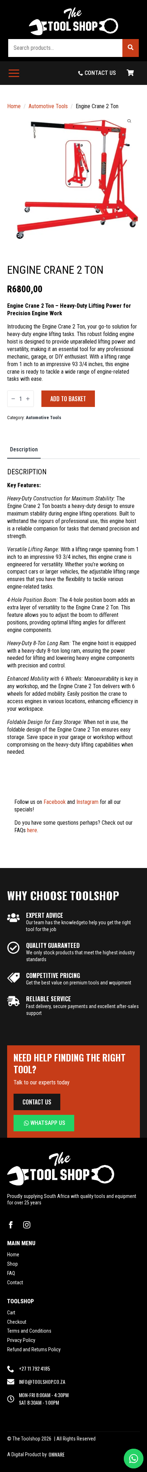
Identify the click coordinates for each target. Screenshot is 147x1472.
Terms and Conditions (29, 1331)
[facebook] (10, 1224)
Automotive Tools (48, 106)
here (32, 830)
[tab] (24, 450)
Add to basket (68, 398)
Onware (57, 1454)
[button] (130, 48)
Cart (11, 1312)
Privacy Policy (21, 1340)
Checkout (16, 1322)
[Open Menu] (14, 73)
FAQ (11, 1273)
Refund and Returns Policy (34, 1349)
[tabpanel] (73, 661)
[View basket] (130, 73)
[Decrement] (13, 398)
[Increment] (28, 398)
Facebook (55, 802)
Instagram (87, 802)
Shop (12, 1264)
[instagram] (26, 1224)
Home (14, 106)
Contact (15, 1282)
